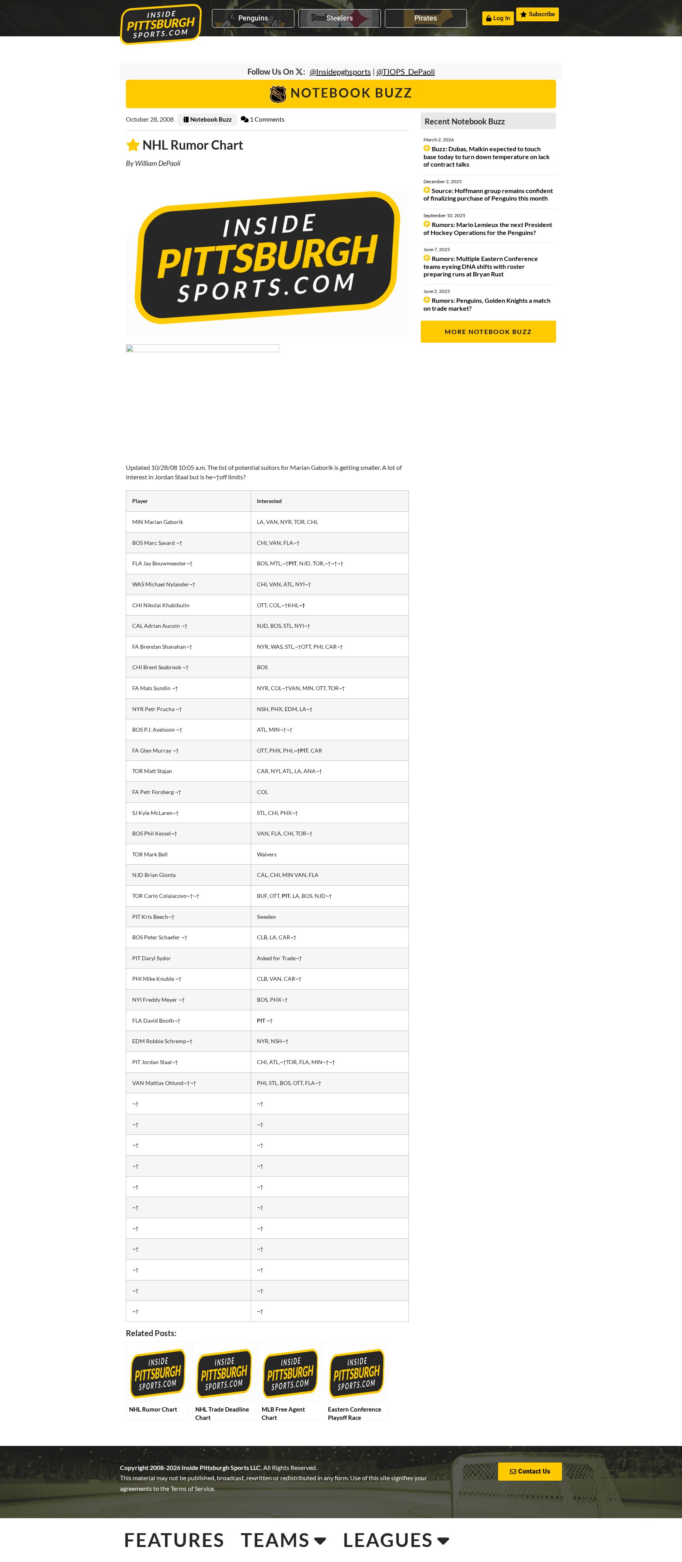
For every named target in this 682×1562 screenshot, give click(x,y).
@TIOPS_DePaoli (406, 71)
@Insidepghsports (340, 71)
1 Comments (267, 119)
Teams (275, 1539)
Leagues (388, 1539)
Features (174, 1539)
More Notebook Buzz (488, 331)
